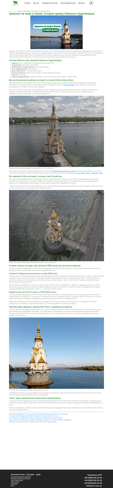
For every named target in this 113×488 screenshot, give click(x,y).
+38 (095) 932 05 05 (93, 480)
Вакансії (81, 3)
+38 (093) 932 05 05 (93, 483)
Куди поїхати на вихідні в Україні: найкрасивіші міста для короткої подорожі (40, 420)
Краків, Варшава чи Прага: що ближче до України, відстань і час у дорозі (38, 414)
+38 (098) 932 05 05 (93, 478)
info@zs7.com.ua (94, 486)
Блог (15, 11)
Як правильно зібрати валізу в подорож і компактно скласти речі (35, 418)
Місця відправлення (68, 3)
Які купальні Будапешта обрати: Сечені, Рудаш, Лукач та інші (33, 416)
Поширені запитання (50, 3)
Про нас (36, 3)
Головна (27, 3)
